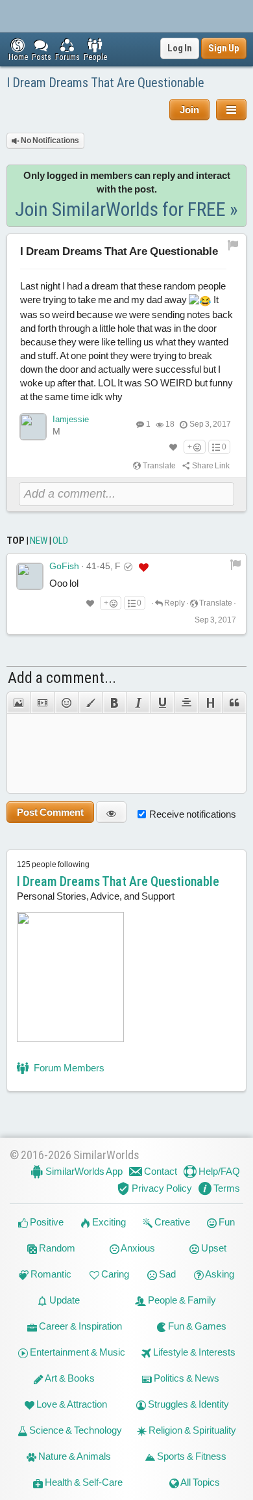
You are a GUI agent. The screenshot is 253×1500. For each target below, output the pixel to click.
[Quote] (234, 702)
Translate (158, 465)
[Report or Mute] (233, 245)
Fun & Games (196, 1326)
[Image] (18, 702)
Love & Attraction (70, 1404)
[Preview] (111, 812)
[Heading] (210, 702)
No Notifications (49, 140)
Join (189, 109)
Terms (225, 1188)
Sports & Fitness (190, 1456)
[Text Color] (90, 702)
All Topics (199, 1482)
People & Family (181, 1300)
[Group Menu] (231, 109)
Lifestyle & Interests (193, 1352)
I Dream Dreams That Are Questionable (105, 82)
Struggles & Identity (187, 1404)
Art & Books (69, 1378)
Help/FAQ (218, 1171)
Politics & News (185, 1378)
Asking (219, 1273)
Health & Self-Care (83, 1482)
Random (56, 1247)
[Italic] (138, 702)
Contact (159, 1171)
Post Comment (50, 812)
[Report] (235, 564)
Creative (171, 1221)
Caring (114, 1273)
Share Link (210, 465)
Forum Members (68, 1067)
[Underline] (162, 702)
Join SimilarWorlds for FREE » (126, 209)
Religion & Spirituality (191, 1430)
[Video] (42, 702)
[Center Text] (186, 702)
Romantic (50, 1273)
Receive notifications (192, 814)
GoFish (64, 566)
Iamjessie (71, 419)
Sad (166, 1273)
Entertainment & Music (76, 1352)
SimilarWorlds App (83, 1171)
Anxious (137, 1247)
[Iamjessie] (33, 427)
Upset (212, 1247)
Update (63, 1300)
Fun (226, 1221)
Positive (46, 1221)
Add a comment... (62, 678)
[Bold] (114, 702)
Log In (179, 48)
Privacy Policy (161, 1188)
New (38, 540)
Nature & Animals (73, 1456)
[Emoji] (66, 702)
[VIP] (144, 566)
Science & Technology (74, 1430)
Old (60, 540)
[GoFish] (30, 576)
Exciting (108, 1221)
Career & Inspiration (79, 1326)
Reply (174, 603)
